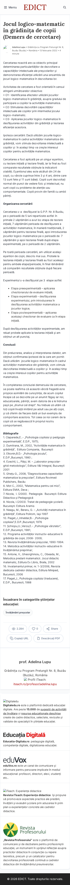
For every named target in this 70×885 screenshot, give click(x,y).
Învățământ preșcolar (18, 612)
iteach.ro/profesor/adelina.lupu (35, 684)
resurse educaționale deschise (41, 713)
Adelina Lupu (18, 47)
